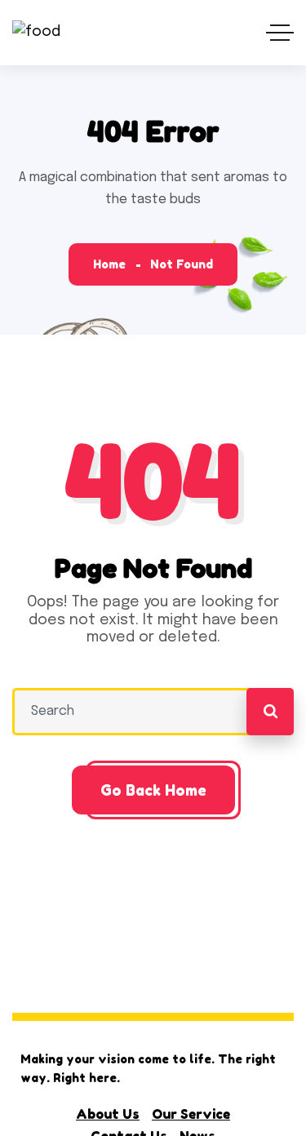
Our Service (191, 1114)
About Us (108, 1114)
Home (109, 264)
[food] (36, 33)
